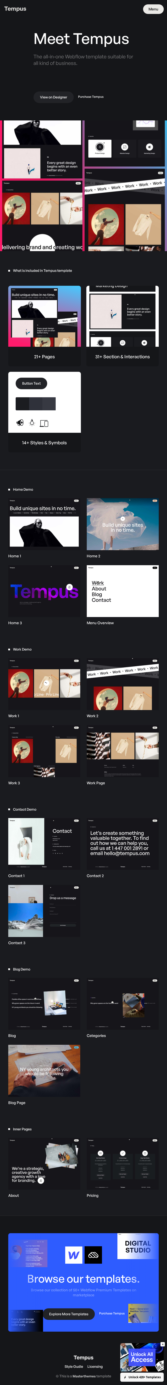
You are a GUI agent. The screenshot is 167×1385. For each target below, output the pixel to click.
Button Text (31, 383)
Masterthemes (84, 1376)
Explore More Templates (68, 1314)
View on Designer (53, 97)
